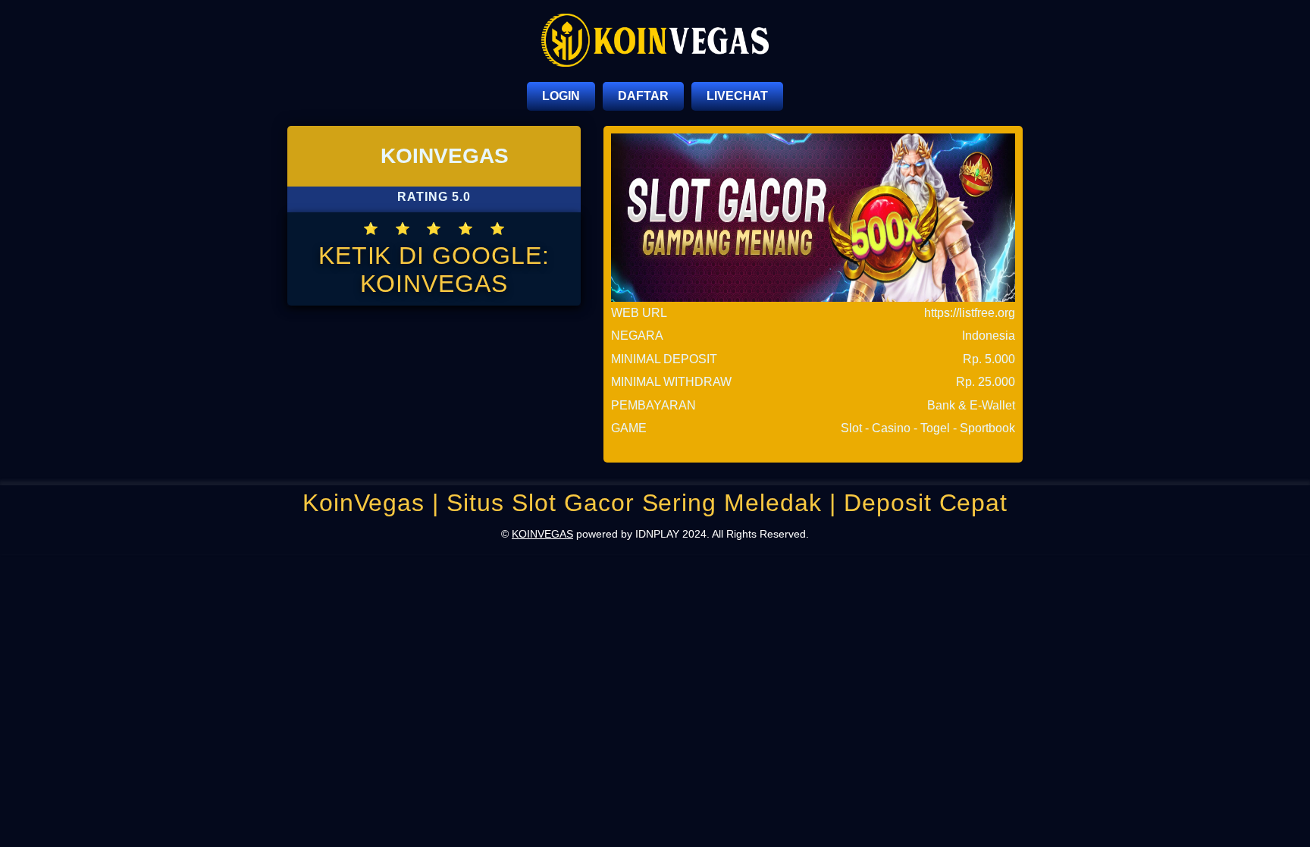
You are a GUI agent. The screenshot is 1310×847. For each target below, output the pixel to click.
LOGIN (561, 95)
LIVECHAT (737, 95)
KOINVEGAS (542, 534)
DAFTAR (643, 95)
